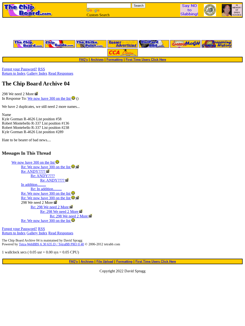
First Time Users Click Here (146, 59)
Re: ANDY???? (33, 171)
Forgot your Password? (19, 69)
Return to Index (14, 73)
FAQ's (83, 59)
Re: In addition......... (46, 189)
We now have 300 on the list (50, 98)
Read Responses (60, 73)
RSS (41, 69)
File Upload (104, 261)
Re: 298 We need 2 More (50, 207)
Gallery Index (37, 73)
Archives (97, 59)
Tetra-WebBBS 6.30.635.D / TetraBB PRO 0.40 (51, 244)
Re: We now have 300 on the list (46, 167)
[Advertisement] (65, 29)
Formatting (114, 59)
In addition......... (33, 185)
